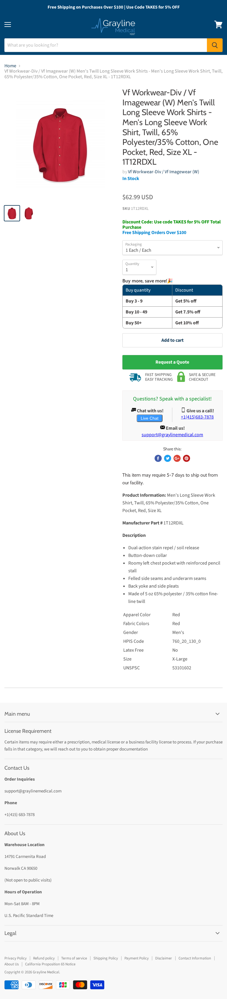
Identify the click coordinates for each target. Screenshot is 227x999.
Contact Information (195, 958)
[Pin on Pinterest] (186, 458)
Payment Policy (136, 958)
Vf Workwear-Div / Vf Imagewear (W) (163, 172)
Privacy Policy (15, 958)
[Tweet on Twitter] (167, 458)
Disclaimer (163, 958)
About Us (11, 964)
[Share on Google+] (177, 458)
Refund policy (44, 958)
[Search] (215, 45)
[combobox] (105, 45)
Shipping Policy (105, 958)
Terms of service (74, 958)
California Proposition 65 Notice (50, 964)
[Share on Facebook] (158, 458)
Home (10, 65)
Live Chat (149, 418)
